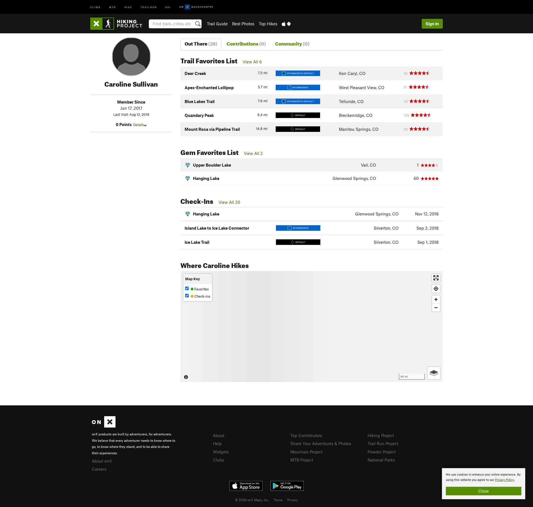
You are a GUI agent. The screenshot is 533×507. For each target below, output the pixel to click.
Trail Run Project (383, 443)
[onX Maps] (103, 425)
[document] (483, 483)
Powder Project (382, 451)
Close (483, 490)
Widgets (221, 451)
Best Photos (243, 23)
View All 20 (229, 202)
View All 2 (253, 153)
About (218, 435)
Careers (99, 468)
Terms (278, 500)
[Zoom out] (436, 307)
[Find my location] (436, 289)
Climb (95, 7)
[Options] (434, 373)
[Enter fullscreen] (436, 278)
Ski (168, 7)
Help (217, 443)
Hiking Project (381, 435)
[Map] (311, 326)
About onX (102, 460)
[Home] (119, 23)
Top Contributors (306, 435)
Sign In (432, 23)
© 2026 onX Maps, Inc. (252, 500)
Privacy (292, 500)
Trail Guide (217, 23)
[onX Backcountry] (196, 7)
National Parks (381, 459)
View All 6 (252, 61)
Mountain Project (306, 451)
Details (138, 124)
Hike (128, 7)
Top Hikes (268, 23)
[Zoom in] (436, 299)
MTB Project (301, 459)
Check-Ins (201, 296)
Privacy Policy (504, 480)
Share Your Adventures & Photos (320, 443)
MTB (112, 7)
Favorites (201, 289)
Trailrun (148, 7)
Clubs (218, 459)
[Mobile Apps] (286, 23)
